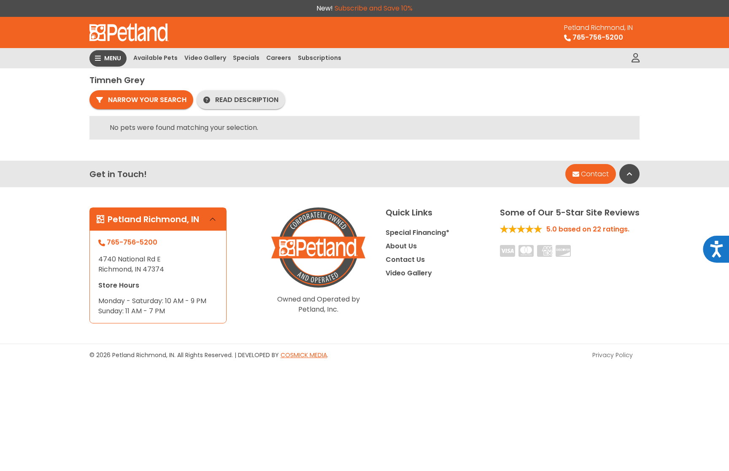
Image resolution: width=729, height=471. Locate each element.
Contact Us (405, 259)
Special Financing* (417, 232)
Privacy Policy (612, 355)
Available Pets (155, 58)
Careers (278, 58)
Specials (246, 58)
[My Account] (636, 58)
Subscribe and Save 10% (374, 8)
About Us (401, 246)
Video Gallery (205, 58)
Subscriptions (319, 58)
